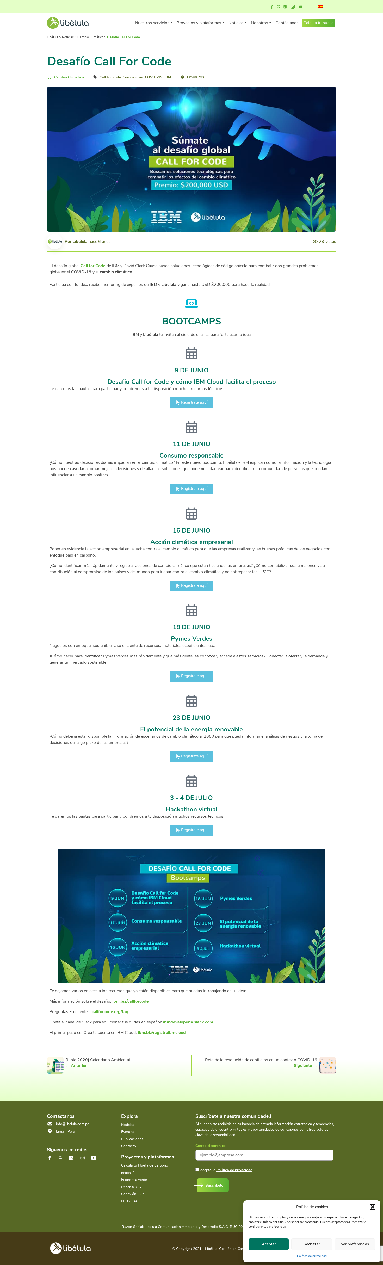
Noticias (127, 1124)
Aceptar (269, 1244)
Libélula (80, 241)
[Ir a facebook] (272, 7)
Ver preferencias (355, 1244)
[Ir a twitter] (60, 1158)
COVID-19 (153, 77)
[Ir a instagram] (293, 7)
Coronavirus (133, 77)
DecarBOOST (132, 1186)
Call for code (110, 77)
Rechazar (312, 1244)
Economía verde (134, 1179)
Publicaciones (132, 1139)
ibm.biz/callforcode (130, 1001)
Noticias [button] (236, 23)
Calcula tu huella (318, 23)
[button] (372, 1207)
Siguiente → (305, 1066)
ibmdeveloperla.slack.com (188, 1022)
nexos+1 (128, 1172)
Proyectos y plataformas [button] (199, 23)
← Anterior (76, 1066)
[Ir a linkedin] (285, 7)
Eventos (127, 1131)
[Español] (320, 6)
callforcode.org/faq (110, 1012)
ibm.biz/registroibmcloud (162, 1032)
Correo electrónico (210, 1145)
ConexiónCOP (132, 1194)
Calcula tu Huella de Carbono (144, 1165)
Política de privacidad (312, 1256)
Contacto (128, 1146)
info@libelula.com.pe (72, 1123)
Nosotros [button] (259, 23)
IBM (167, 77)
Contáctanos (287, 23)
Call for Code (93, 266)
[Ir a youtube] (301, 7)
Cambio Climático (69, 77)
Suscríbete (214, 1185)
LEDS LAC (129, 1201)
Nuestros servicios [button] (152, 23)
